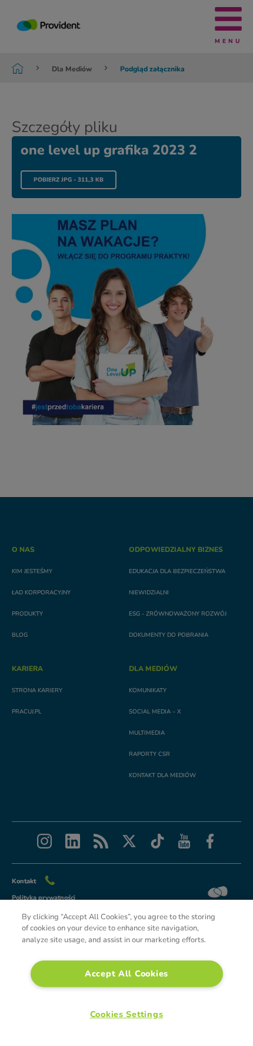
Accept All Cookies (126, 973)
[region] (126, 973)
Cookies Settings (127, 1014)
